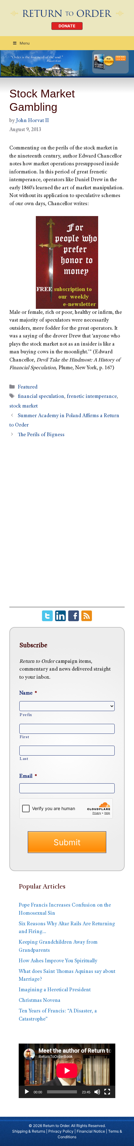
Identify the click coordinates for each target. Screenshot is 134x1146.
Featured (27, 387)
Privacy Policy (61, 1131)
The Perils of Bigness (41, 435)
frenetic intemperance (92, 396)
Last (24, 759)
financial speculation (41, 396)
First (24, 737)
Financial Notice (91, 1131)
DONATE (67, 26)
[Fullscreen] (107, 1092)
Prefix (26, 715)
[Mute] (97, 1092)
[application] (67, 1071)
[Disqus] (67, 526)
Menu (25, 43)
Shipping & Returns (28, 1131)
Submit (67, 842)
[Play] (27, 1092)
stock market (23, 406)
